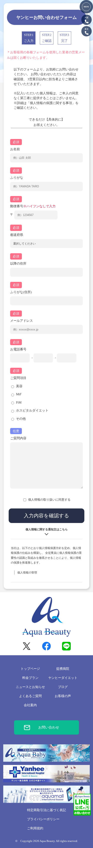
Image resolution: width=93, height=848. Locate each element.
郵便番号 (33, 206)
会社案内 (30, 705)
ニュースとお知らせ (30, 687)
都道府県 (16, 235)
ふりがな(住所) (21, 292)
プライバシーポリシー (43, 819)
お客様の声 (63, 696)
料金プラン (30, 678)
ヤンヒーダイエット (62, 678)
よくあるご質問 (30, 696)
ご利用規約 (35, 828)
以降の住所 (18, 263)
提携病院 (62, 668)
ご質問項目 (18, 378)
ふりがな (16, 177)
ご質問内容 (18, 438)
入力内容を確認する (46, 515)
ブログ (63, 687)
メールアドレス (21, 320)
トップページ (30, 668)
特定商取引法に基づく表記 (46, 810)
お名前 (15, 149)
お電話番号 (18, 349)
